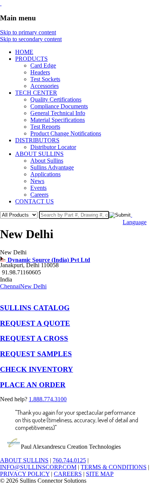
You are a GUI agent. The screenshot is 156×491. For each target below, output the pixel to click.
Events (38, 188)
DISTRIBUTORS (37, 140)
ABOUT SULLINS (39, 154)
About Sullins (46, 160)
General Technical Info (57, 113)
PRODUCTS (31, 58)
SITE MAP (100, 474)
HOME (24, 52)
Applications (45, 174)
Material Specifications (57, 120)
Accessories (44, 86)
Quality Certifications (55, 99)
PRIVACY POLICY (25, 474)
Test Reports (45, 126)
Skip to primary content (28, 32)
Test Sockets (45, 79)
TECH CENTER (36, 92)
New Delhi (33, 286)
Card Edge (43, 65)
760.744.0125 (69, 460)
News (37, 181)
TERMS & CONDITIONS (114, 467)
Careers (39, 194)
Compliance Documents (59, 106)
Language (135, 222)
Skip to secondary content (31, 39)
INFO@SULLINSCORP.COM (38, 467)
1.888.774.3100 (48, 399)
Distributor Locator (53, 147)
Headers (40, 72)
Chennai (10, 286)
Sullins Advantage (52, 167)
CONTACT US (34, 201)
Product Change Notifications (65, 133)
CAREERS (68, 474)
